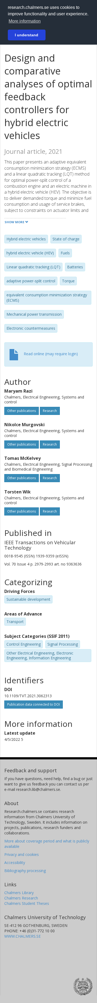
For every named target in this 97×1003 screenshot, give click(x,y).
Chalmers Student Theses (26, 903)
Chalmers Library (19, 892)
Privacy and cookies (21, 854)
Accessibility (14, 862)
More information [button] (25, 21)
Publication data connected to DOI (33, 704)
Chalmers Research (21, 898)
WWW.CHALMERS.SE (22, 936)
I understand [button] (26, 35)
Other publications (21, 410)
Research (50, 410)
